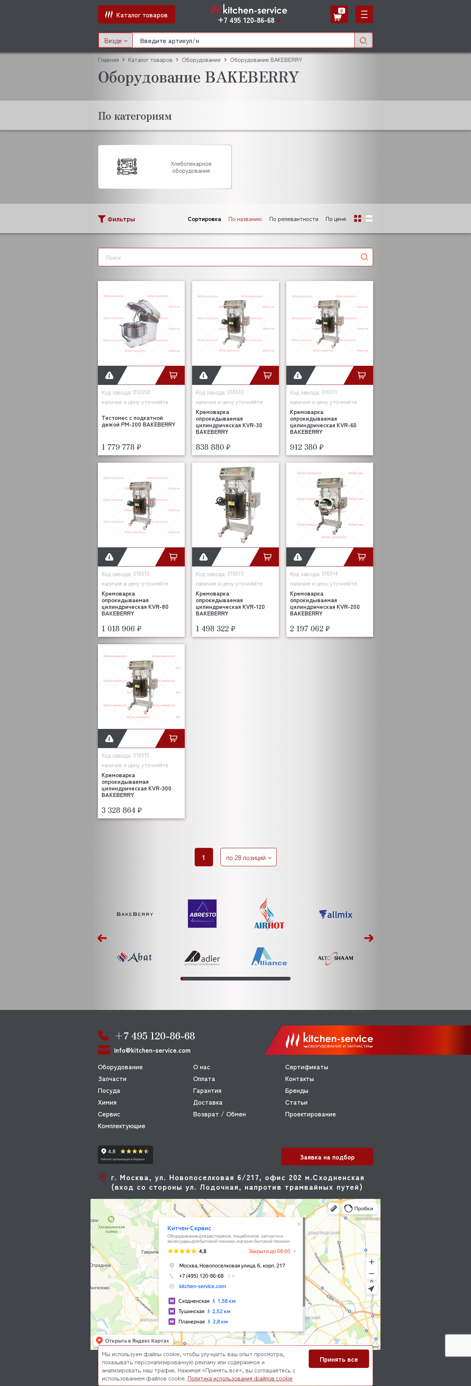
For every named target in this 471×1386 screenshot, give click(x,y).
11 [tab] (203, 978)
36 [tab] (259, 978)
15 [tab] (212, 978)
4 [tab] (188, 978)
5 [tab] (190, 978)
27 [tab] (239, 978)
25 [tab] (234, 978)
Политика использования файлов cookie (240, 1377)
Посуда (109, 1090)
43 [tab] (274, 978)
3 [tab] (186, 978)
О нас (201, 1066)
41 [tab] (270, 978)
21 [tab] (225, 978)
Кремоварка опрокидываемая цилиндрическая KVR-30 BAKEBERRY (229, 421)
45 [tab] (278, 978)
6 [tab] (192, 978)
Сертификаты (306, 1066)
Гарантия (207, 1090)
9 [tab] (199, 978)
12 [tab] (206, 978)
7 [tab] (195, 978)
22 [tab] (228, 978)
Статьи (296, 1102)
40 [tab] (267, 978)
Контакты (299, 1078)
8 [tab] (197, 978)
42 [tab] (272, 978)
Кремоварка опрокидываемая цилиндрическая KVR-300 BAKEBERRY (136, 784)
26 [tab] (237, 978)
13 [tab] (208, 978)
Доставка (208, 1102)
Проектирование (310, 1113)
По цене (336, 218)
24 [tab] (232, 978)
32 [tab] (250, 978)
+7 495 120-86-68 (246, 20)
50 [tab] (289, 978)
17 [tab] (217, 978)
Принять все (339, 1359)
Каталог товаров (150, 59)
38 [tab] (263, 978)
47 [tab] (283, 978)
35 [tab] (256, 978)
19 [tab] (221, 978)
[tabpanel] (135, 936)
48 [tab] (285, 978)
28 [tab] (241, 978)
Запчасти (112, 1078)
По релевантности (293, 218)
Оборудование (120, 1066)
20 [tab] (223, 978)
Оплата (204, 1078)
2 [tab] (184, 978)
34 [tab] (254, 978)
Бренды (296, 1090)
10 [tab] (201, 978)
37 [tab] (261, 978)
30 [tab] (245, 978)
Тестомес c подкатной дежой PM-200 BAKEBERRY (139, 420)
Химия (107, 1102)
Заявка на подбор (327, 1156)
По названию (245, 218)
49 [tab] (287, 978)
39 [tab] (265, 978)
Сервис (109, 1113)
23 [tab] (230, 978)
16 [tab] (214, 978)
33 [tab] (252, 978)
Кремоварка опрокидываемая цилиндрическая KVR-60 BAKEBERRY (323, 421)
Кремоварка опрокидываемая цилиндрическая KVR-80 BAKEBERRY (135, 603)
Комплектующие (121, 1125)
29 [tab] (243, 978)
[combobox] (115, 40)
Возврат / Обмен (219, 1113)
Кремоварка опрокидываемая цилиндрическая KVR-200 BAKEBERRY (325, 603)
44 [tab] (276, 978)
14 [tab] (210, 978)
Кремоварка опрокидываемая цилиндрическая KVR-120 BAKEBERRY (230, 603)
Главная (108, 59)
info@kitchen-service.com (152, 1050)
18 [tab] (219, 978)
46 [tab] (281, 978)
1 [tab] (181, 978)
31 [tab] (248, 978)
